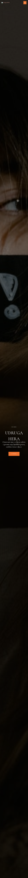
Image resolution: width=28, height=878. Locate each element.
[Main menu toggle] (24, 2)
